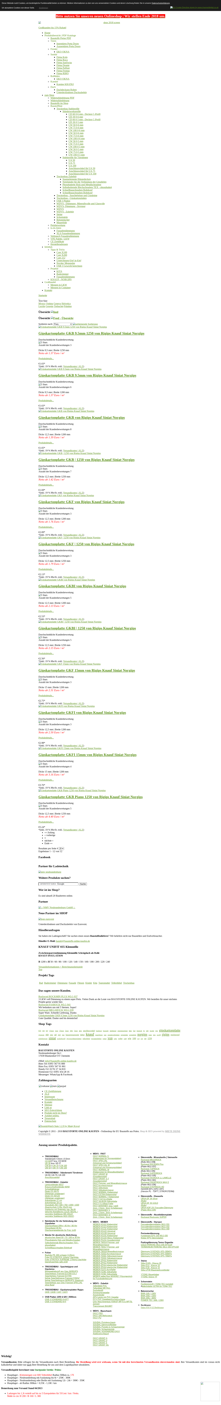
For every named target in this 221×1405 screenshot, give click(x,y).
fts (144, 1031)
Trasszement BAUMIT (102, 1306)
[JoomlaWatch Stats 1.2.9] (59, 1126)
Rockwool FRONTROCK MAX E (155, 1182)
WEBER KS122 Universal (104, 1231)
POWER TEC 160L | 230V (152, 1300)
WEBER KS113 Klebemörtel (105, 1226)
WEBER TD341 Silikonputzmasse (108, 1256)
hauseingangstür (72, 1035)
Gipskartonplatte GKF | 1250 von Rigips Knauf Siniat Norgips (86, 544)
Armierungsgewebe (101, 1292)
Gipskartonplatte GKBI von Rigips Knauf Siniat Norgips (82, 586)
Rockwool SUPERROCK (151, 1173)
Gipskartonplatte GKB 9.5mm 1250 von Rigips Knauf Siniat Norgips (91, 333)
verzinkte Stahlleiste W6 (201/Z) (59, 1214)
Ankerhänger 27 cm (53, 1200)
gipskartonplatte (169, 1030)
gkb (47, 1034)
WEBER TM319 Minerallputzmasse (108, 1251)
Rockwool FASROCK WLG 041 (54, 1004)
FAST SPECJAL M (107, 1166)
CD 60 (47, 1161)
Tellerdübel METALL (101, 1288)
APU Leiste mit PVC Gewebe (105, 1297)
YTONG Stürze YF (149, 1277)
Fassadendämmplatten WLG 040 (155, 1229)
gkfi (59, 1035)
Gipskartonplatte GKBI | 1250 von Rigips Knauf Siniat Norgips (87, 628)
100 (134, 1038)
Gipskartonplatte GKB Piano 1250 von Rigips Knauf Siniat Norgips (90, 797)
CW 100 (63, 1165)
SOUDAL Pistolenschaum (104, 1322)
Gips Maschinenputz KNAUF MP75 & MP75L (112, 1301)
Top (40, 969)
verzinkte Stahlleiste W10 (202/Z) (59, 1216)
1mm (56, 1031)
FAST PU (97, 1318)
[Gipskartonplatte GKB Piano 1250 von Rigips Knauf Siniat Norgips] (72, 790)
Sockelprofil (98, 1290)
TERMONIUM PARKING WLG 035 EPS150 (160, 1247)
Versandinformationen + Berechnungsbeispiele (60, 967)
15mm (51, 1031)
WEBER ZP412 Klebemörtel (105, 1263)
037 (47, 1031)
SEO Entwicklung (53, 1110)
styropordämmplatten (74, 1038)
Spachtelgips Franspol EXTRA (58, 1276)
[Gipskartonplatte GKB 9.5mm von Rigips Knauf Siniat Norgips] (69, 369)
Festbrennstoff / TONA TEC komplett (157, 1284)
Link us (48, 1107)
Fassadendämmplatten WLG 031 (155, 1224)
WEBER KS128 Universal (104, 1233)
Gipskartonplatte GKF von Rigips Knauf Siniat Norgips (81, 502)
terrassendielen (96, 1038)
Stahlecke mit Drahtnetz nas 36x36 (60, 1209)
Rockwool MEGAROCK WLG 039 (56, 1010)
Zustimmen (43, 8)
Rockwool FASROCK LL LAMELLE (156, 1178)
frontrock (139, 1031)
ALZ (47, 1094)
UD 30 (47, 1163)
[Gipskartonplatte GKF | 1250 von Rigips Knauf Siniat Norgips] (69, 537)
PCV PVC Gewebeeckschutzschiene (109, 1299)
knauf (90, 1034)
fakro (130, 1031)
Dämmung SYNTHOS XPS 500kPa (156, 1254)
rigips (165, 1034)
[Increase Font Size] (38, 298)
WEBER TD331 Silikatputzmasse (107, 1258)
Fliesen (80, 983)
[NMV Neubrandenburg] (49, 872)
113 (138, 1038)
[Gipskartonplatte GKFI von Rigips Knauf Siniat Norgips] (66, 706)
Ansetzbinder (98, 1295)
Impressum (50, 1096)
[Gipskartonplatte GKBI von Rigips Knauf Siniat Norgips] (66, 579)
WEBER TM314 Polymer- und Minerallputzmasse (106, 1243)
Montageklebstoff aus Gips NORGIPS (61, 1271)
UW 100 (63, 1168)
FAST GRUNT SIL (101, 1345)
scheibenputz (43, 1038)
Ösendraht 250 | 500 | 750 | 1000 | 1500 (62, 1205)
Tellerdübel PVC (100, 1286)
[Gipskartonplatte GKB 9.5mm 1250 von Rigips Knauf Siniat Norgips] (72, 327)
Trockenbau (128, 983)
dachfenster (113, 1031)
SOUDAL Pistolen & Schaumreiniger (109, 1327)
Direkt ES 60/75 (54, 1192)
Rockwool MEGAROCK (151, 1160)
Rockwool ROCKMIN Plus (152, 1164)
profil (159, 1035)
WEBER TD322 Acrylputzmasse (107, 1254)
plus (154, 1035)
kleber (82, 1035)
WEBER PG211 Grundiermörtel (106, 1240)
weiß (125, 1038)
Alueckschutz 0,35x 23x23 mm (58, 1207)
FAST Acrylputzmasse (102, 1185)
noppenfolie (132, 1035)
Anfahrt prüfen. (52, 1115)
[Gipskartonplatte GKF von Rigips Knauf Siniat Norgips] (66, 495)
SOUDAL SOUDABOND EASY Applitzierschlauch (106, 1332)
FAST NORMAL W (108, 1171)
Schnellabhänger (52, 1189)
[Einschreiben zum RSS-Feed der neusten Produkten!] (54, 312)
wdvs (115, 1038)
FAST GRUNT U (100, 1340)
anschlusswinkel (89, 1031)
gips (156, 1031)
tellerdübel (86, 1038)
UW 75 (55, 1168)
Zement (96, 1304)
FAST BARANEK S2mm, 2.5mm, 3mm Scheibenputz (108, 1211)
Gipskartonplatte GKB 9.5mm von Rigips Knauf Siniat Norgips (87, 375)
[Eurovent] (46, 919)
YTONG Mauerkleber (150, 1274)
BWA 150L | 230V (148, 1296)
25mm (61, 1031)
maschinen (99, 1035)
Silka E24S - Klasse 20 (151, 1263)
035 (39, 1031)
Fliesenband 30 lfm (53, 1228)
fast (134, 1031)
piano (150, 1035)
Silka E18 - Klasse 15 (150, 1268)
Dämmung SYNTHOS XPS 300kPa (156, 1251)
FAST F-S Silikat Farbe (103, 1203)
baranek (106, 1031)
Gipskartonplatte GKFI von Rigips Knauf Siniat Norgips (82, 712)
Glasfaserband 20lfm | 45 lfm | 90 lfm (61, 1226)
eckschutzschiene (123, 1031)
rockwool (175, 1034)
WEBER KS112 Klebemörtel (105, 1224)
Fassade (72, 983)
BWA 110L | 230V (148, 1293)
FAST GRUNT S (100, 1343)
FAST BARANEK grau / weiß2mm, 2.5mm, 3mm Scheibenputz (108, 1207)
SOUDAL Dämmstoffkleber (104, 1325)
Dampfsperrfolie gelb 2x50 (56, 1262)
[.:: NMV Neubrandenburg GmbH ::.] (56, 907)
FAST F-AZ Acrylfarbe (102, 1199)
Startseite (42, 295)
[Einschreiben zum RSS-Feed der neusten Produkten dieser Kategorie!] (62, 318)
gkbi (51, 1035)
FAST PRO (98, 1313)
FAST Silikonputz (100, 1188)
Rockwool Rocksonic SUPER (153, 1217)
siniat (52, 1038)
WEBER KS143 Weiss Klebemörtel (108, 1238)
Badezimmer (50, 983)
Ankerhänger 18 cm (53, 1203)
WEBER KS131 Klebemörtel (105, 1229)
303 (145, 1038)
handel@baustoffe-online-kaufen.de (73, 941)
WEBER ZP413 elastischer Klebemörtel (110, 1265)
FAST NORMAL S (107, 1157)
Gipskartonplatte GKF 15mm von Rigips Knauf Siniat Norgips (86, 670)
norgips (142, 1034)
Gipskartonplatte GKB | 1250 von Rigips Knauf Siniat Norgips (86, 460)
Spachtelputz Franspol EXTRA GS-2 (61, 1273)
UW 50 (48, 1168)
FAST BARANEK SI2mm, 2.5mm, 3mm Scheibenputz (108, 1216)
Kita (95, 983)
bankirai (99, 1031)
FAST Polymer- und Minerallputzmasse (110, 1183)
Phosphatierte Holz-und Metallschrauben (62, 1240)
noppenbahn (124, 1035)
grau (63, 1035)
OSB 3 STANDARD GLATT (57, 1299)
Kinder (88, 983)
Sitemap (48, 1104)
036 (43, 1031)
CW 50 (48, 1165)
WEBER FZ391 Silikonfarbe (105, 1274)
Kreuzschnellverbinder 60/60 (57, 1187)
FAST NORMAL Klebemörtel (105, 1192)
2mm (67, 1031)
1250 (150, 1038)
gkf (55, 1035)
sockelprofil (61, 1038)
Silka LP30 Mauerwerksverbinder (155, 1270)
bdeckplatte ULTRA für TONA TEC (157, 1286)
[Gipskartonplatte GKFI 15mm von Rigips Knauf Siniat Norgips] (69, 748)
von (110, 1038)
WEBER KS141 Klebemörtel (105, 1236)
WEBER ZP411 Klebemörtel (105, 1260)
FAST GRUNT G (100, 1338)
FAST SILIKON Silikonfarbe (105, 1201)
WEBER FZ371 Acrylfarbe (104, 1269)
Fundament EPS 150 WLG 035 (154, 1236)
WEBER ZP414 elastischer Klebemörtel (110, 1267)
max (105, 1035)
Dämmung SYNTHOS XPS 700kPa (156, 1256)
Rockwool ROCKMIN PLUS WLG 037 (58, 996)
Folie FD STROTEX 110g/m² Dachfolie (61, 1257)
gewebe (152, 1031)
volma (104, 1038)
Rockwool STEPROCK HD (152, 1187)
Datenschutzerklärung (161, 3)
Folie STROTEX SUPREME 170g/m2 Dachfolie (65, 1259)
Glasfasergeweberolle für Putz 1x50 (60, 1230)
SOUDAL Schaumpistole (103, 1329)
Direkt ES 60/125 (54, 1197)
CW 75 (55, 1165)
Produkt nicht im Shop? (56, 1113)
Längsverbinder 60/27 (54, 1184)
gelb (147, 1031)
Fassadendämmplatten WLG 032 (155, 1226)
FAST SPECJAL (107, 1162)
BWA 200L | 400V (148, 1298)
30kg (71, 1031)
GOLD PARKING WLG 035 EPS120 (156, 1245)
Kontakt (48, 1102)
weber (120, 1039)
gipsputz (41, 1035)
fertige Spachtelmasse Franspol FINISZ (62, 1278)
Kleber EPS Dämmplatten (152, 1238)
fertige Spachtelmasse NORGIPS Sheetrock (64, 1280)
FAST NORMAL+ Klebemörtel (106, 1197)
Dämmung (62, 983)
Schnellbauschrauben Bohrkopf (58, 1248)
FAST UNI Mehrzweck (102, 1315)
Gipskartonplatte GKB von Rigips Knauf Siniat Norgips (81, 417)
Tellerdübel (116, 983)
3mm (76, 1031)
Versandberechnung (54, 1099)
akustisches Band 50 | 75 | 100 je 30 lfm (62, 1237)
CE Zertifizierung (53, 1091)
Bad (41, 983)
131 (142, 1038)
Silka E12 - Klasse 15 (150, 1265)
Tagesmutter (104, 983)
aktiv (80, 1031)
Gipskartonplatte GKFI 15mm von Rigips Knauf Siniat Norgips (87, 755)
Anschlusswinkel (52, 1177)
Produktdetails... (46, 358)
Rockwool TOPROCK (150, 1169)
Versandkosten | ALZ (73, 366)
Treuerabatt (50, 1118)
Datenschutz (50, 1121)
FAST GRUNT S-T (101, 1180)
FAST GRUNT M (100, 1175)
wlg (129, 1038)
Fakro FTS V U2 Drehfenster (152, 1307)
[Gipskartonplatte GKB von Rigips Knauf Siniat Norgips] (66, 411)
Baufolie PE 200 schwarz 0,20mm (60, 1255)
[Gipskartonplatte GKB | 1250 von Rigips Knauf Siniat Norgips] (69, 453)
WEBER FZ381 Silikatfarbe (105, 1272)
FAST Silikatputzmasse (103, 1190)
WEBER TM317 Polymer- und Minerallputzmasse (106, 1248)
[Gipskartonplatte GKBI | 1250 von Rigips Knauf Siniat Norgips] (69, 621)
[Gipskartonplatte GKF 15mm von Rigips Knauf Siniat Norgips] (69, 664)
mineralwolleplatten (114, 1035)
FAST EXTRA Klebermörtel (105, 1194)
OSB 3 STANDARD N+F (55, 1301)
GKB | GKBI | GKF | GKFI (56, 1292)
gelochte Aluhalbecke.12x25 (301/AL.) (61, 1212)
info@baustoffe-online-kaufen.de (61, 1061)
